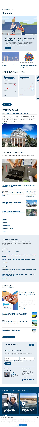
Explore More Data (7, 104)
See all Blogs (5, 219)
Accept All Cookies (23, 425)
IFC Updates (5, 231)
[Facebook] (30, 345)
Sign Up (8, 363)
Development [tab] (16, 113)
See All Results (4, 278)
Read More (7, 47)
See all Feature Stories (6, 225)
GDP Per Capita (24, 77)
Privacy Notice (16, 360)
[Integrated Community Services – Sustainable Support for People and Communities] (10, 300)
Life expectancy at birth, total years (9, 77)
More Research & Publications (9, 337)
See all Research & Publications (8, 228)
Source (5, 95)
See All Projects (4, 262)
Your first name (23, 358)
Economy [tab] (9, 113)
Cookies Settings (15, 425)
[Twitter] (33, 345)
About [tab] (3, 113)
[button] (32, 89)
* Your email (7, 358)
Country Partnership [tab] (25, 113)
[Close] (37, 417)
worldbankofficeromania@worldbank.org (28, 380)
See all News (5, 222)
